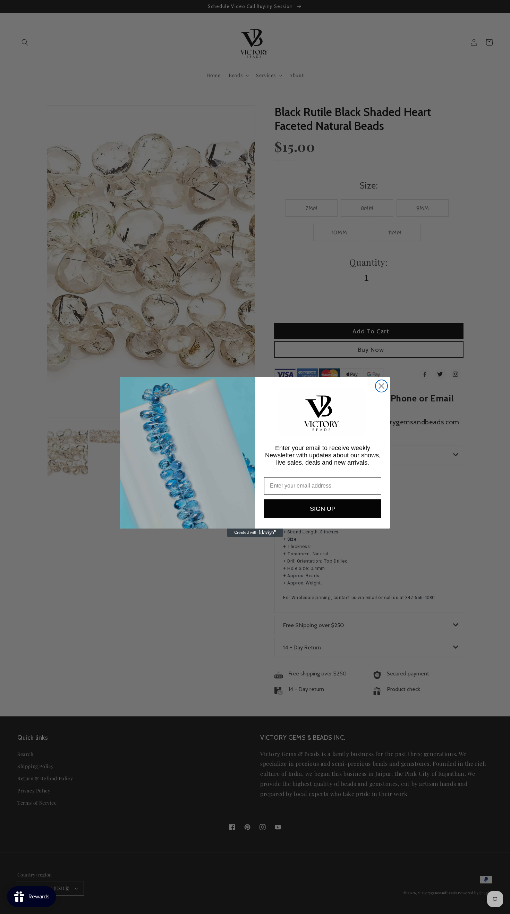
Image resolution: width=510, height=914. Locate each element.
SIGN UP (322, 508)
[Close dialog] (381, 386)
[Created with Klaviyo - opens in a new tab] (255, 533)
